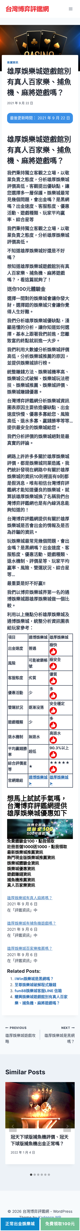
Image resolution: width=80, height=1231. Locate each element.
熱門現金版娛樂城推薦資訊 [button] (31, 857)
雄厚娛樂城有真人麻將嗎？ (29, 898)
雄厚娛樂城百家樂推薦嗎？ (29, 948)
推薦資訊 (12, 62)
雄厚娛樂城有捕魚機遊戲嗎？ (31, 923)
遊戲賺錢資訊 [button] (19, 874)
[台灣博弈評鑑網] (27, 8)
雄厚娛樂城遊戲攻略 (20, 1035)
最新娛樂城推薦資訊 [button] (25, 852)
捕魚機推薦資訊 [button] (21, 880)
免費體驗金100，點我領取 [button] (30, 841)
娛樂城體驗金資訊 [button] (23, 863)
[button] (26, 289)
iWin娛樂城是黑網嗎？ (34, 979)
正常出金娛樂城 (20, 1223)
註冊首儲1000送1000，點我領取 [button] (37, 846)
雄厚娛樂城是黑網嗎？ (59, 1035)
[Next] (67, 1126)
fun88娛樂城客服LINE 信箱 (38, 991)
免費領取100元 (60, 1223)
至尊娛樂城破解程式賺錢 (35, 985)
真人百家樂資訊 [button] (21, 885)
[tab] (31, 1175)
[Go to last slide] (13, 1126)
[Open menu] (70, 8)
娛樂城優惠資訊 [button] (21, 868)
